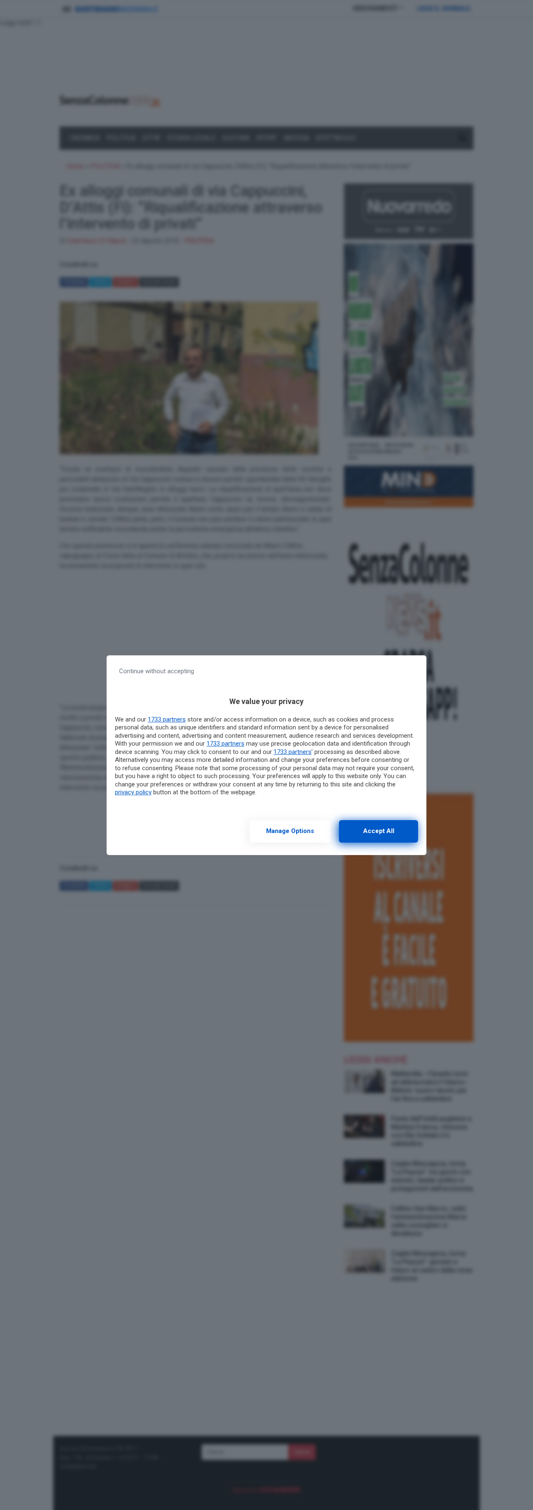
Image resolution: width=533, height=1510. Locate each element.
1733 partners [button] (167, 719)
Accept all (378, 831)
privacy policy (133, 792)
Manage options (290, 831)
